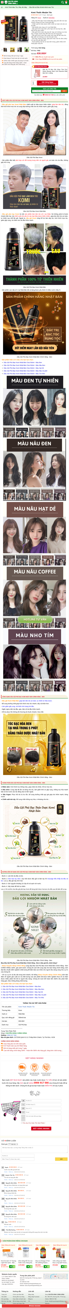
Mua (13, 1266)
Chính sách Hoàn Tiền (18, 1303)
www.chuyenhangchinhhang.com (33, 1285)
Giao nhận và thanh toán (19, 1299)
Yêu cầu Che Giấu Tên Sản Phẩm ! (33, 1123)
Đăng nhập (31, 1294)
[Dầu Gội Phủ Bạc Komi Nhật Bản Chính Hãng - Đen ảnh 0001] (34, 957)
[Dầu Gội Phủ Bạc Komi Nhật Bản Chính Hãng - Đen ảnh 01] (34, 774)
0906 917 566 (49, 95)
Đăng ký (30, 1299)
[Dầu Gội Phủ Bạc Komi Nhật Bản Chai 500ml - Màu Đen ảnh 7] (34, 627)
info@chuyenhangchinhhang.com (57, 1301)
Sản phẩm (4, 1296)
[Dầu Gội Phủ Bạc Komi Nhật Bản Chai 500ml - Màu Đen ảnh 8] (34, 691)
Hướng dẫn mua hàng (18, 1296)
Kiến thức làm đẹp (6, 1301)
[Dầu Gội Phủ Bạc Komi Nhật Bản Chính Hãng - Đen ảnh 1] (34, 354)
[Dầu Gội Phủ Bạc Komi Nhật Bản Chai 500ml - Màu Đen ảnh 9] (34, 155)
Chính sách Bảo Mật (18, 1294)
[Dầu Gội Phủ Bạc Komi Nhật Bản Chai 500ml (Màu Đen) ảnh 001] (34, 863)
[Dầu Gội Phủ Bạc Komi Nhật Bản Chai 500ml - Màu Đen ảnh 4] (34, 437)
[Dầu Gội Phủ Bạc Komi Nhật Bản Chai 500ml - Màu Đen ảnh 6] (34, 565)
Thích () (11, 1172)
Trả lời (5, 1172)
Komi (39, 18)
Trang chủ (4, 1294)
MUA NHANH (35, 1306)
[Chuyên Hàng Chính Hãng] (2, 7)
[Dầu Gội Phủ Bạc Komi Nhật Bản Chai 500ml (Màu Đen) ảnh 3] (34, 284)
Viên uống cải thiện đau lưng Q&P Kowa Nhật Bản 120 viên (60, 1262)
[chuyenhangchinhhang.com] (11, 2)
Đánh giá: (4, 1144)
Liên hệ (3, 1303)
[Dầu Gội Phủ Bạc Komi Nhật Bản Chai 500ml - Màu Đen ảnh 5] (34, 500)
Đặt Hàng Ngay (47, 83)
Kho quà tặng (4, 1299)
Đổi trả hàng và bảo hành (19, 1301)
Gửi (61, 1159)
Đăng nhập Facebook (33, 1296)
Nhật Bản (52, 18)
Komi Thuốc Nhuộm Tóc (27, 1007)
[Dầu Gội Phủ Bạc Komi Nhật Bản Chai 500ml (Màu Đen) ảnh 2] (34, 208)
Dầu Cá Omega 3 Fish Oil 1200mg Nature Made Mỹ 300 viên (42, 1262)
